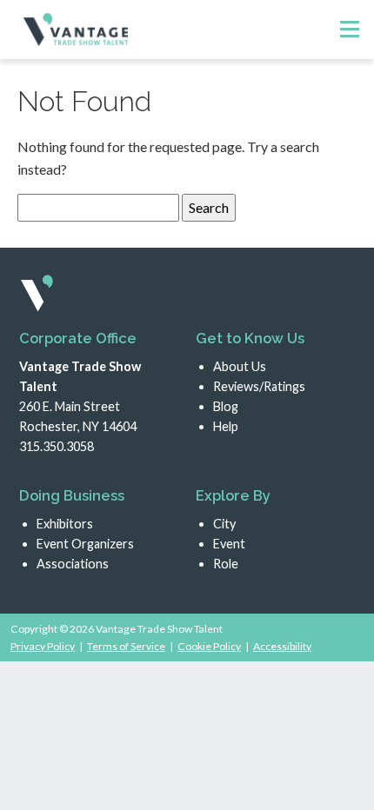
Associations (73, 563)
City (224, 523)
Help (225, 426)
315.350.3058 (56, 446)
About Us (239, 366)
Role (225, 563)
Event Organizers (85, 543)
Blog (225, 406)
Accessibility (282, 646)
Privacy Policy (42, 646)
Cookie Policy (209, 646)
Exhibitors (65, 523)
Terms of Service (126, 646)
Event (229, 543)
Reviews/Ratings (259, 386)
